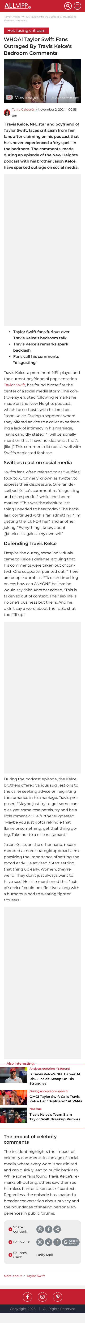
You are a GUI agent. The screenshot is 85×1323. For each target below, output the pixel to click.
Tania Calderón (23, 109)
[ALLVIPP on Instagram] (42, 1296)
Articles (16, 16)
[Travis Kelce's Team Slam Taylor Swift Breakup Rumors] (13, 1116)
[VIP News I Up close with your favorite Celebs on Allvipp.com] (34, 5)
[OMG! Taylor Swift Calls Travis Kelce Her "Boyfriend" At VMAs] (13, 1098)
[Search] (68, 6)
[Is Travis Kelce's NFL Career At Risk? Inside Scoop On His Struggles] (13, 1077)
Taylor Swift (14, 385)
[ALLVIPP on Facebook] (27, 1296)
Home (7, 16)
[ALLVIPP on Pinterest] (57, 1296)
